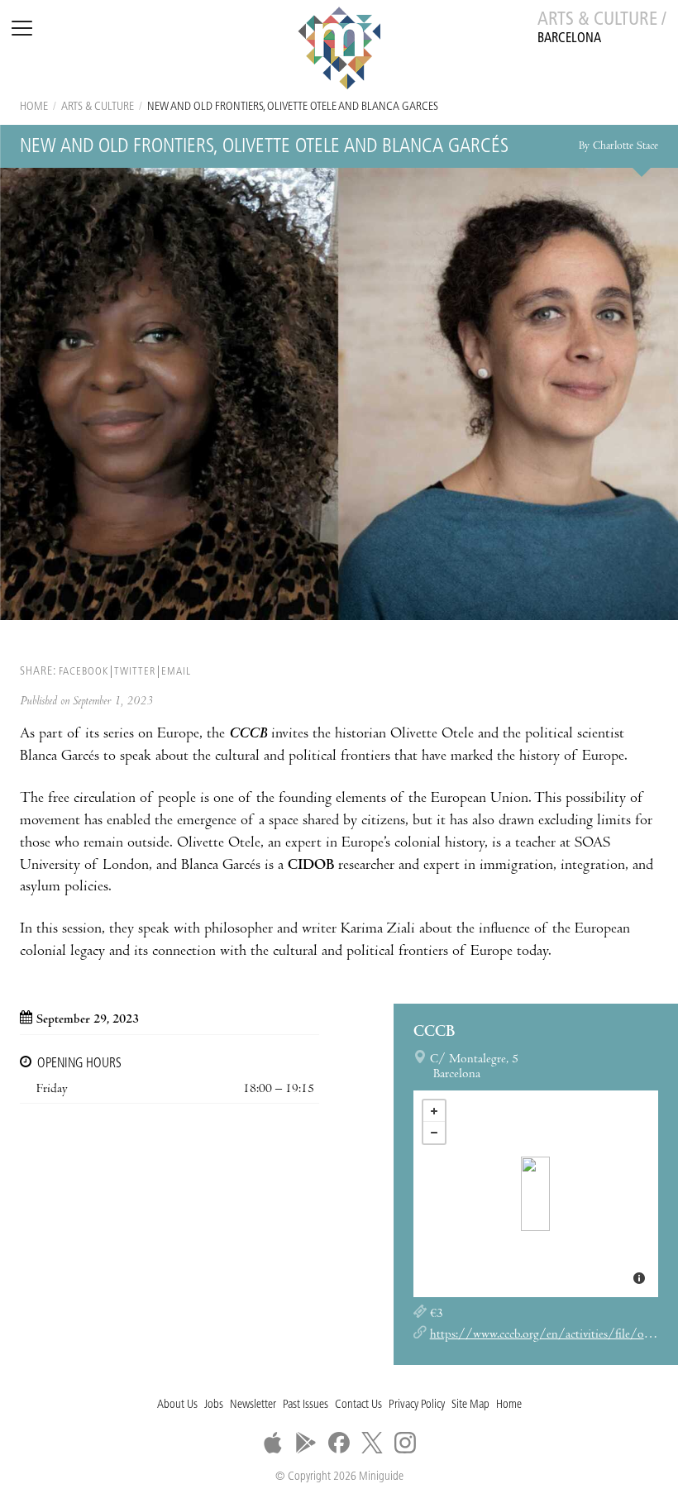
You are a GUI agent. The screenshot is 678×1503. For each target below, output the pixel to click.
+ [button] (434, 1111)
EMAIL (176, 671)
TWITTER (134, 671)
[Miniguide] (339, 50)
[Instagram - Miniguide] (405, 1442)
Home (34, 107)
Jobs (213, 1405)
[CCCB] (535, 1194)
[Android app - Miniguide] (306, 1442)
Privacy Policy (417, 1405)
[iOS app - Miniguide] (273, 1442)
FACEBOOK (83, 671)
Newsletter (253, 1405)
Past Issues (305, 1405)
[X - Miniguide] (372, 1442)
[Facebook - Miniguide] (339, 1442)
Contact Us (358, 1405)
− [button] (434, 1132)
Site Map (470, 1405)
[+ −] (535, 1193)
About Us (177, 1405)
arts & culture (97, 107)
